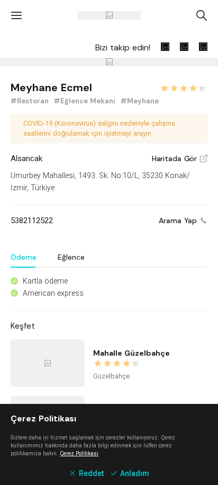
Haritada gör (179, 158)
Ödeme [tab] (24, 257)
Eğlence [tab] (71, 257)
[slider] (183, 87)
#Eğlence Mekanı (85, 100)
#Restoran (31, 100)
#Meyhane (140, 100)
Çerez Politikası (79, 453)
